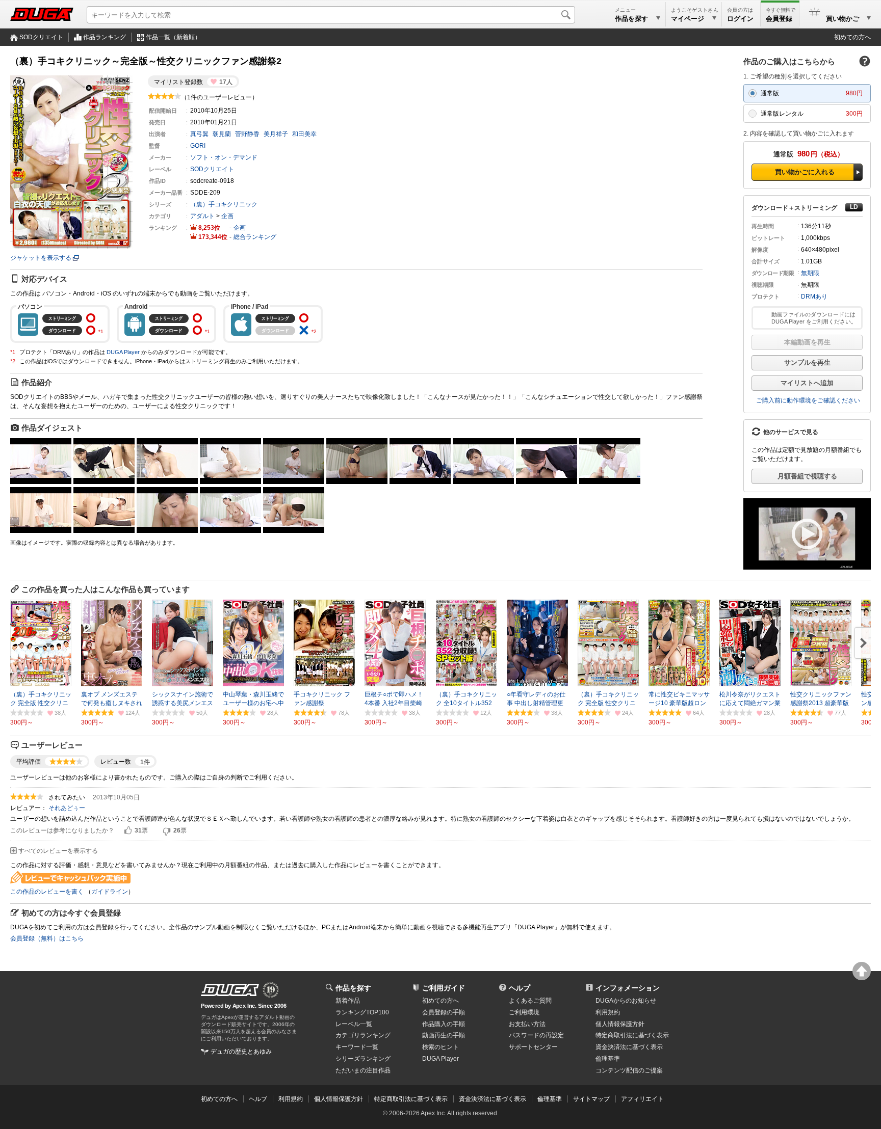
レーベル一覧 (353, 1024)
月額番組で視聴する (807, 476)
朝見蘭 (222, 134)
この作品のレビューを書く (47, 891)
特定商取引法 (632, 1035)
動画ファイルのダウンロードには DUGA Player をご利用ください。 (814, 318)
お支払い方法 (527, 1024)
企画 (227, 216)
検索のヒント (440, 1047)
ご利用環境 (524, 1012)
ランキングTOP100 (362, 1012)
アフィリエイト (642, 1099)
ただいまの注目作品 (363, 1070)
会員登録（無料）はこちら (47, 938)
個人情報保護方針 (619, 1024)
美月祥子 (276, 134)
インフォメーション (627, 988)
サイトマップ (591, 1099)
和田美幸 (304, 134)
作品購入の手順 (443, 1024)
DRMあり (814, 296)
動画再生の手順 (443, 1035)
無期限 (810, 273)
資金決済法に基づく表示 (492, 1099)
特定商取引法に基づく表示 (411, 1099)
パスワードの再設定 (536, 1035)
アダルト (202, 216)
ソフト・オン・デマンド (223, 157)
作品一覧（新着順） (173, 37)
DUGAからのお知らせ (625, 1000)
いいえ (166, 831)
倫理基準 (607, 1058)
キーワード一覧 (356, 1047)
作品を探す (353, 988)
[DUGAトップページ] (41, 14)
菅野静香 (247, 134)
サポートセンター (533, 1047)
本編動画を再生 (807, 342)
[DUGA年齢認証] (230, 990)
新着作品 (347, 1000)
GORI (197, 145)
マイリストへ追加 (807, 383)
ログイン (740, 18)
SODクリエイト (41, 37)
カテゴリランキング (363, 1035)
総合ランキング (255, 236)
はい (128, 831)
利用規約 (607, 1012)
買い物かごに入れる (805, 172)
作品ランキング (104, 37)
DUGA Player (123, 352)
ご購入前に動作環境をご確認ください (808, 400)
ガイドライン (109, 891)
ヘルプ (519, 988)
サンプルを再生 (807, 362)
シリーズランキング (363, 1058)
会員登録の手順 (443, 1012)
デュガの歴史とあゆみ (241, 1051)
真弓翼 (199, 134)
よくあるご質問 (530, 1000)
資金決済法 (629, 1047)
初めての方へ (852, 37)
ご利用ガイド (443, 988)
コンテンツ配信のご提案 (629, 1070)
